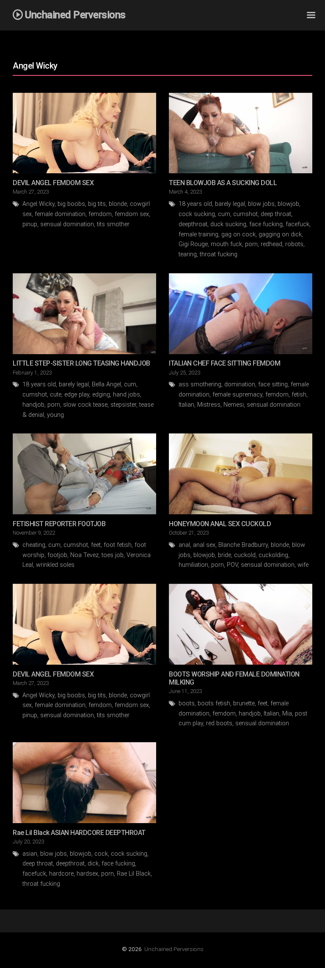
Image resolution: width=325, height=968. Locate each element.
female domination (60, 214)
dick (93, 863)
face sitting (273, 384)
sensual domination (67, 224)
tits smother (113, 224)
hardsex (87, 873)
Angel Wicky (38, 204)
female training (198, 234)
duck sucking (228, 224)
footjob (57, 555)
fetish (299, 394)
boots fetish (214, 703)
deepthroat (193, 224)
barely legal (230, 204)
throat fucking (218, 254)
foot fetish (118, 545)
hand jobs (126, 394)
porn (251, 244)
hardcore (61, 873)
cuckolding (273, 555)
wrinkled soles (55, 565)
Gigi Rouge (193, 244)
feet (96, 545)
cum (224, 214)
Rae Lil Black (134, 873)
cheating (33, 545)
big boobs (71, 204)
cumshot (245, 214)
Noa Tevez (84, 555)
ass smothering (200, 384)
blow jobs (261, 204)
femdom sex (132, 214)
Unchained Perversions (174, 949)
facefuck (297, 224)
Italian (186, 404)
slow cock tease (85, 404)
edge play (76, 394)
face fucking (266, 224)
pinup (29, 224)
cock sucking (197, 214)
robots (294, 244)
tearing (188, 254)
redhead (271, 244)
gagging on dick (280, 234)
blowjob (288, 204)
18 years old (195, 204)
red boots (219, 723)
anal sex (204, 545)
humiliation (193, 565)
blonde (118, 204)
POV (232, 565)
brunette (244, 703)
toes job (113, 555)
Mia (287, 713)
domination (239, 384)
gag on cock (238, 234)
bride (224, 555)
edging (101, 394)
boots (187, 703)
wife (302, 565)
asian (29, 853)
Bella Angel (106, 384)
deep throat (276, 214)
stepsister (123, 404)
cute (55, 394)
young (55, 415)
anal (184, 545)
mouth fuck (226, 244)
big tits (97, 204)
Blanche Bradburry (243, 545)
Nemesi (233, 404)
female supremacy (237, 394)
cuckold (245, 555)
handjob (33, 404)
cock (101, 853)
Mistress (208, 404)
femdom (100, 214)
